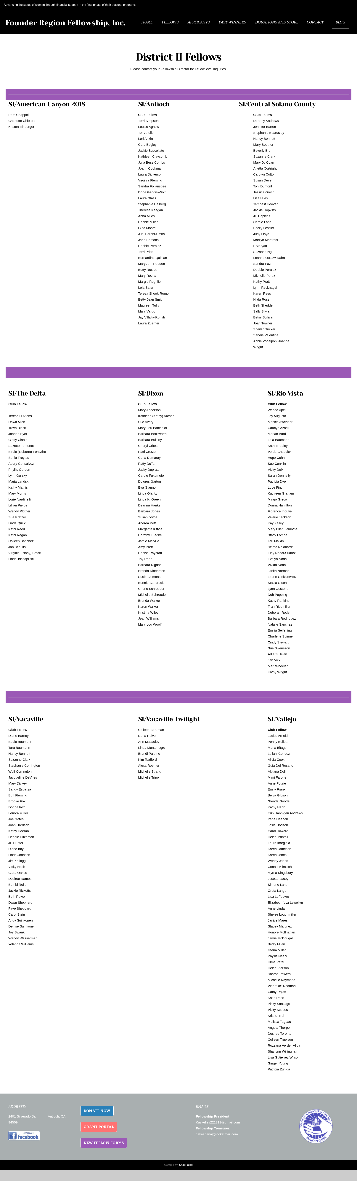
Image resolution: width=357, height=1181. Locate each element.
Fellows (170, 22)
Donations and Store (277, 22)
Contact (315, 22)
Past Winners (233, 22)
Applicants (199, 22)
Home (147, 22)
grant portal (99, 1127)
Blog (340, 22)
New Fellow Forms (104, 1143)
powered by (178, 1164)
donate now (97, 1111)
